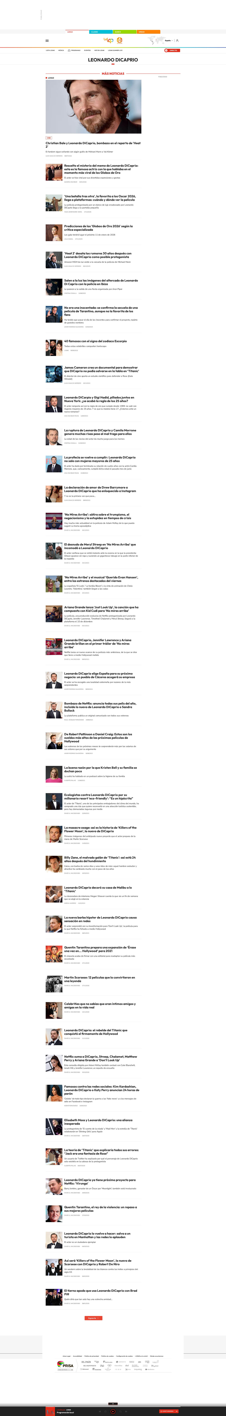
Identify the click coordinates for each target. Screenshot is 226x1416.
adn (146, 1362)
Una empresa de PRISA (65, 1364)
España (168, 40)
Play (113, 1411)
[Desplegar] (113, 1404)
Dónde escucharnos (156, 1356)
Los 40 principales (97, 1362)
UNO (102, 1365)
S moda (127, 1368)
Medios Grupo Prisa (65, 1369)
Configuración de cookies (124, 1356)
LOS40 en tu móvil (141, 1356)
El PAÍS (86, 1362)
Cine (49, 138)
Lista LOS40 (50, 50)
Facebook (118, 1331)
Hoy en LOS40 (99, 50)
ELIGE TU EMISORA (168, 1411)
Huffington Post (89, 1365)
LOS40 (70, 32)
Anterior (99, 1411)
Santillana (108, 1362)
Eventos (87, 50)
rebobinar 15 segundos (105, 1411)
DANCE (118, 32)
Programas (75, 50)
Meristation (149, 1368)
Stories (127, 1331)
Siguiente (92, 1318)
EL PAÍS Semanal (136, 1365)
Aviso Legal (67, 1356)
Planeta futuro (144, 1365)
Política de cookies (107, 1356)
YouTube (108, 1331)
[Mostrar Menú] (48, 40)
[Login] (177, 40)
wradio (109, 1365)
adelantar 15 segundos (120, 1411)
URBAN (141, 32)
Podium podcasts (108, 1368)
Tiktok (103, 1331)
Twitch (122, 1331)
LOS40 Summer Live (115, 50)
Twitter (113, 1331)
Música (61, 50)
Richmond (84, 1368)
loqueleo (138, 1368)
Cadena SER (131, 1362)
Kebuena (153, 1365)
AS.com (138, 1362)
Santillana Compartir (121, 1362)
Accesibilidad (77, 1356)
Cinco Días (118, 1365)
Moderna (96, 1368)
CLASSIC (94, 32)
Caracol (155, 1362)
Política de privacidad (92, 1356)
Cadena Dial (127, 1365)
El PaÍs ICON (118, 1368)
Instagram (99, 1331)
